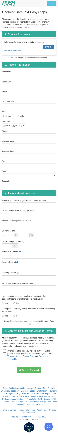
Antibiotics (13, 388)
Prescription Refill (34, 399)
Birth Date (6, 121)
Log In (51, 3)
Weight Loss (45, 401)
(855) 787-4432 (39, 416)
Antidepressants (26, 388)
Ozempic (50, 396)
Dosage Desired (9, 262)
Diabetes (24, 390)
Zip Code (6, 181)
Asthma (38, 388)
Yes (6, 303)
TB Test (39, 404)
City (3, 161)
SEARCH (48, 47)
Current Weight (13, 241)
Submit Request (30, 370)
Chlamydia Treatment (10, 390)
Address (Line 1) (9, 141)
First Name (6, 71)
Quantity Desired (9, 272)
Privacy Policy (29, 356)
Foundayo (53, 390)
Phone (5, 131)
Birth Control (48, 388)
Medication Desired (10, 251)
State (4, 171)
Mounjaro (41, 396)
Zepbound (29, 404)
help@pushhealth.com (21, 416)
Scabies (46, 399)
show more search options (13, 50)
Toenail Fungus (17, 401)
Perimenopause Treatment (13, 399)
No (17, 303)
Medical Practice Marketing (23, 396)
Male (22, 116)
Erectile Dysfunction (38, 390)
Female (8, 116)
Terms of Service (14, 356)
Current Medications (18, 210)
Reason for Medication (18, 283)
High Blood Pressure (26, 393)
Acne (5, 388)
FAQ (33, 409)
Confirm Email (8, 101)
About (39, 409)
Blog (45, 409)
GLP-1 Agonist (9, 393)
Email (4, 91)
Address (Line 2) (9, 151)
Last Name (6, 81)
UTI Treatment (32, 401)
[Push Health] (9, 3)
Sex (3, 111)
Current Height (8, 230)
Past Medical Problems (24, 200)
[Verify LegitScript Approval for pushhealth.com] (29, 427)
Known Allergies (16, 220)
